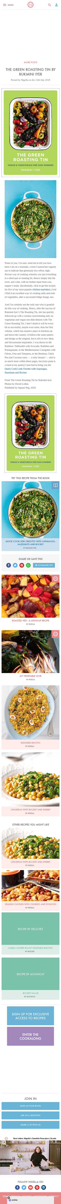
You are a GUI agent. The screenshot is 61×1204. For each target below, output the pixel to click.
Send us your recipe (30, 1106)
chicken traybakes (41, 289)
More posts (30, 62)
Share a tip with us (30, 1124)
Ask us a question (30, 1115)
